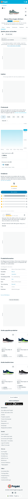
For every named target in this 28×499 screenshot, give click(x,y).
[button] (3, 8)
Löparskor (4, 5)
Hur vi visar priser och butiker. (14, 45)
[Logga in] (26, 2)
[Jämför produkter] (25, 15)
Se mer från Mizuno (5, 295)
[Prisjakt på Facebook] (12, 492)
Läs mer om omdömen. (6, 180)
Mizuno (13, 271)
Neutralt (13, 284)
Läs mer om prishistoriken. (21, 112)
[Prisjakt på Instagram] (15, 492)
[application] (14, 136)
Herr (13, 279)
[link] (14, 220)
